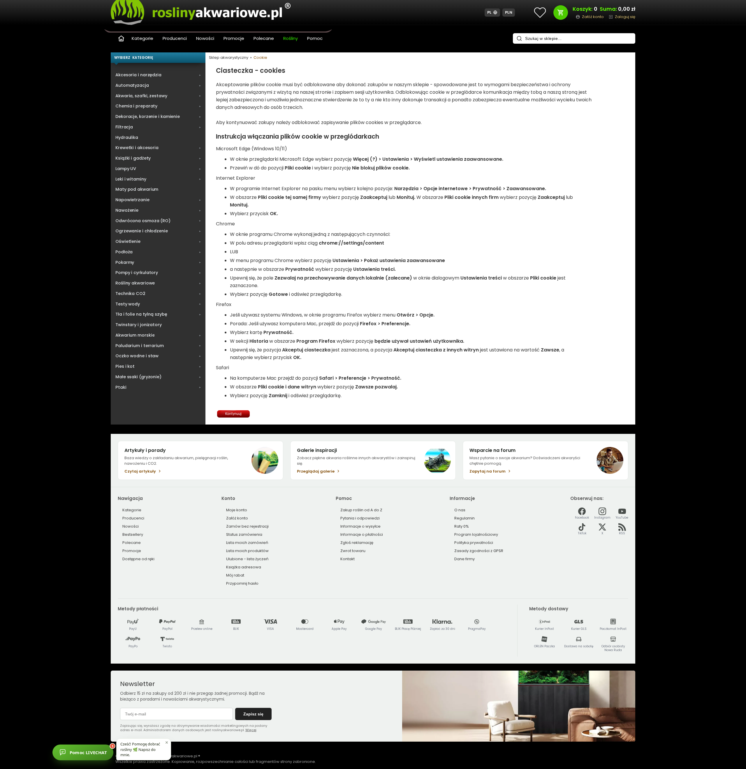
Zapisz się (253, 714)
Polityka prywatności (473, 542)
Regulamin (464, 518)
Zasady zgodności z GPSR (478, 551)
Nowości (205, 38)
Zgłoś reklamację (356, 542)
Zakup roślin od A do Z (361, 510)
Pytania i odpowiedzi (360, 518)
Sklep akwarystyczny (228, 57)
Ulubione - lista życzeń (247, 559)
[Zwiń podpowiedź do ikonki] (166, 742)
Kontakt (347, 559)
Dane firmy (464, 559)
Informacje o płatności (361, 534)
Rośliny (290, 38)
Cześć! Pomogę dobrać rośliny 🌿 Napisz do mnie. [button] (140, 749)
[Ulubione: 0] (540, 12)
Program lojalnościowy (476, 534)
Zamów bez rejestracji (247, 526)
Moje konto (236, 510)
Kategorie (142, 38)
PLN (509, 12)
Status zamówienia (244, 534)
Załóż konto (237, 518)
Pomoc (315, 38)
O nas (459, 510)
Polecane (264, 38)
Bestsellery (132, 534)
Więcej (250, 730)
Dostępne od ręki (138, 559)
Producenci (175, 38)
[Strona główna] (121, 38)
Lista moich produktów (247, 551)
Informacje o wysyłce (360, 526)
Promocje (234, 38)
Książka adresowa (243, 567)
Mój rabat (235, 575)
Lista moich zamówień (247, 542)
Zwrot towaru (352, 551)
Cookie (260, 57)
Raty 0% (461, 526)
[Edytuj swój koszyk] (560, 12)
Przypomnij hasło (242, 583)
